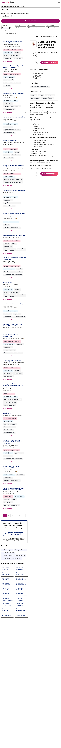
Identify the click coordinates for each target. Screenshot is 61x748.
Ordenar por (4, 25)
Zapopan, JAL (8, 550)
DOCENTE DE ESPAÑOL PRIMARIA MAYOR (14, 235)
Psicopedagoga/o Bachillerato (12, 361)
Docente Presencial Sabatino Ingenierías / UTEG (11, 467)
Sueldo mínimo (50, 25)
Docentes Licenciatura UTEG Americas (14, 117)
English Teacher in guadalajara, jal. (14, 555)
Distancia (17, 25)
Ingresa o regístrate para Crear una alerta (15, 533)
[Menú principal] (59, 2)
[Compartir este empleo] (36, 62)
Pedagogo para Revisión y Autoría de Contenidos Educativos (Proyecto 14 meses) (14, 385)
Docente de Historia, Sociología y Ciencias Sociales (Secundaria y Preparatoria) (12, 442)
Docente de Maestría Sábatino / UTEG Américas (14, 214)
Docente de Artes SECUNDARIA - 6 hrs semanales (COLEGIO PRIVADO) (13, 488)
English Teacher (21, 550)
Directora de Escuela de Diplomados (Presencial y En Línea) (13, 66)
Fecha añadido (5, 31)
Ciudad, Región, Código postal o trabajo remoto (15, 13)
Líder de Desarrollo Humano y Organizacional (11, 335)
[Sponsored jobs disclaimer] (59, 36)
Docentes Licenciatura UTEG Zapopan (14, 190)
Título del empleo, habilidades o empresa (13, 6)
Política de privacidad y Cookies (13, 540)
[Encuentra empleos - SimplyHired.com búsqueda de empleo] (8, 2)
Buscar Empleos (30, 21)
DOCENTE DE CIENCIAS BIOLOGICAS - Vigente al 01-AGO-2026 (13, 325)
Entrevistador (7, 413)
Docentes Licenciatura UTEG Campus (13, 93)
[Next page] (23, 515)
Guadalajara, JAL (9, 552)
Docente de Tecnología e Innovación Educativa (13, 166)
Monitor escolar (7, 282)
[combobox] (30, 9)
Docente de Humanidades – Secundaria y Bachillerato (14, 258)
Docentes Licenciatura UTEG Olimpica (14, 304)
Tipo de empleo (31, 25)
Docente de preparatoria (10, 140)
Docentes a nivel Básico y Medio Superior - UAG (12, 42)
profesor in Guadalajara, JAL (12, 558)
